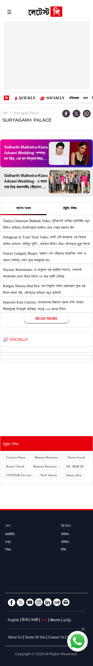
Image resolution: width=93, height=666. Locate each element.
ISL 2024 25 (75, 467)
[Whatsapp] (87, 113)
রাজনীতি (10, 535)
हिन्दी (25, 620)
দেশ (85, 98)
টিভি (63, 550)
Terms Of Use (35, 638)
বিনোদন (66, 526)
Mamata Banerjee (46, 458)
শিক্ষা (8, 550)
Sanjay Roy (74, 476)
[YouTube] (30, 602)
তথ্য (8, 542)
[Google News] (57, 602)
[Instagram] (39, 602)
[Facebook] (12, 602)
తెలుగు (55, 620)
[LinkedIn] (48, 602)
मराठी (34, 620)
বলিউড (65, 535)
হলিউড (65, 542)
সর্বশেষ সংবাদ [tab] (23, 208)
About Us (15, 638)
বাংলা (44, 620)
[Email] (66, 602)
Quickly (27, 98)
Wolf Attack (49, 476)
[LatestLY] (45, 12)
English (13, 620)
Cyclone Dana (16, 458)
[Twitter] (76, 113)
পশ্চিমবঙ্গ (74, 98)
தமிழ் (67, 620)
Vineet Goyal (76, 458)
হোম (4, 113)
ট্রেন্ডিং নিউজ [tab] (70, 208)
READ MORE (46, 319)
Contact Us (56, 638)
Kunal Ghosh (15, 467)
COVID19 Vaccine (19, 476)
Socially (55, 98)
